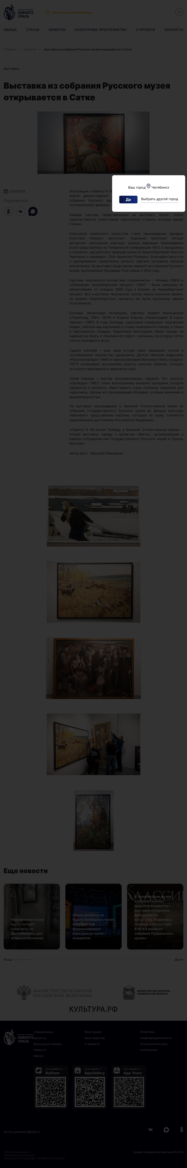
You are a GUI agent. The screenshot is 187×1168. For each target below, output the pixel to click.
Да (128, 199)
